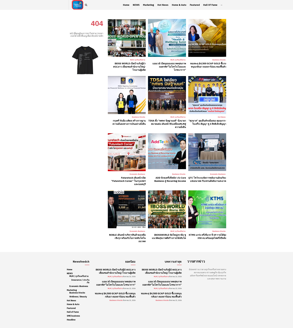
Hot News (222, 117)
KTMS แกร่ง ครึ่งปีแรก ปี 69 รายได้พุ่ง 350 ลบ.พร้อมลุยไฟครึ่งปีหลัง (207, 236)
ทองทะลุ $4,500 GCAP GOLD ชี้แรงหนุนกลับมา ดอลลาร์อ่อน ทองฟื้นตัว (208, 65)
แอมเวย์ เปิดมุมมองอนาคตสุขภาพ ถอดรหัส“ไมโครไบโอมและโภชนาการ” (169, 67)
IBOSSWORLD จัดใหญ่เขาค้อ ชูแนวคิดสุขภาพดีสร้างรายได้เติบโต (169, 236)
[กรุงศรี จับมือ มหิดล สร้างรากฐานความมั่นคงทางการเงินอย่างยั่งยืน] (127, 95)
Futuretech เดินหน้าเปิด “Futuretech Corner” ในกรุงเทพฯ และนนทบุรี (128, 181)
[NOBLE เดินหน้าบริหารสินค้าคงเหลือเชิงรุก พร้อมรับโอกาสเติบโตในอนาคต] (127, 209)
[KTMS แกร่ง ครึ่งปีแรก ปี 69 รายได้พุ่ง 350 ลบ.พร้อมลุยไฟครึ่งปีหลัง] (207, 209)
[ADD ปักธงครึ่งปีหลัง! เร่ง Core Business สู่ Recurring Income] (167, 152)
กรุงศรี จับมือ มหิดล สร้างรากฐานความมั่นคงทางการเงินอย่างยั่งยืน (129, 122)
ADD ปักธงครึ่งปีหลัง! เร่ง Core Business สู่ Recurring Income (170, 179)
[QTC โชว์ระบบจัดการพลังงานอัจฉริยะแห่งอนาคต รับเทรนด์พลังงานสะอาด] (207, 152)
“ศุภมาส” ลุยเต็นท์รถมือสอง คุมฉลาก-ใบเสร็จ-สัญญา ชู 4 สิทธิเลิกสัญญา (207, 122)
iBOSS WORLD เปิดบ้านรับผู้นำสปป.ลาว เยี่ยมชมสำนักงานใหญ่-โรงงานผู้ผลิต (129, 67)
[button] (86, 4)
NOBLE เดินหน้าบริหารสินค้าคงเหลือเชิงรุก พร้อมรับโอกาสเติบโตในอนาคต (127, 238)
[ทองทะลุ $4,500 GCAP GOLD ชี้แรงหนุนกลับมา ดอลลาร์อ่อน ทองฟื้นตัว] (207, 38)
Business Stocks (219, 60)
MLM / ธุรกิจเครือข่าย (137, 60)
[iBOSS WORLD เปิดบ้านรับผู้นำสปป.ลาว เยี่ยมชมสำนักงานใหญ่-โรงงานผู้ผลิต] (127, 38)
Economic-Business (137, 174)
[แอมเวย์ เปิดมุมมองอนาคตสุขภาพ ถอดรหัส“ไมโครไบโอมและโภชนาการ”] (167, 38)
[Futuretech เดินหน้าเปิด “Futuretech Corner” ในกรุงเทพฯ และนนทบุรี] (127, 152)
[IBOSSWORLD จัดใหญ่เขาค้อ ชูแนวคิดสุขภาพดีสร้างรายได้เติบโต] (167, 209)
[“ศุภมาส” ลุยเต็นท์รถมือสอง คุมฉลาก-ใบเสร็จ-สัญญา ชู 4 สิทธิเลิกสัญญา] (207, 95)
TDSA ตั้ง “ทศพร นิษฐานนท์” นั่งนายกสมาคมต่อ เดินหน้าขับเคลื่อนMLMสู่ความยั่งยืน (167, 124)
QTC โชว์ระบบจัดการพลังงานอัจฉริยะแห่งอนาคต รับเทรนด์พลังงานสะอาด (207, 179)
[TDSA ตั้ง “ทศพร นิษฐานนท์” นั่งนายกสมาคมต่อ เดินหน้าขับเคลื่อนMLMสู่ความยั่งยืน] (167, 95)
